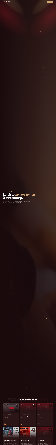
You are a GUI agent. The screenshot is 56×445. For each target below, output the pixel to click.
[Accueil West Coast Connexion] (6, 2)
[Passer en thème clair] (45, 2)
